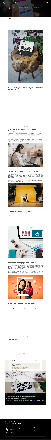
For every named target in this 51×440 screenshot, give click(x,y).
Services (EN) (34, 434)
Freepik (26, 300)
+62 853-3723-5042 (35, 428)
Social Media (26, 370)
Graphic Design (23, 370)
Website (34, 370)
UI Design (29, 371)
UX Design (32, 370)
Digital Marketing (19, 370)
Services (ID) (34, 433)
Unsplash (26, 126)
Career (20, 431)
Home (19, 429)
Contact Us (20, 432)
